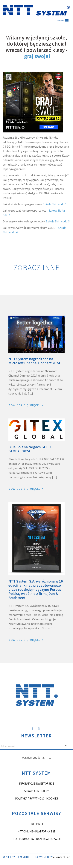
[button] (60, 20)
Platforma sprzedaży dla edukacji (36, 839)
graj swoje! (37, 55)
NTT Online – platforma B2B (37, 831)
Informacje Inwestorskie (36, 783)
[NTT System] (36, 9)
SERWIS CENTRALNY (36, 791)
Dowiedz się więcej (26, 405)
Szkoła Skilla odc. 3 (58, 221)
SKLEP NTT (36, 824)
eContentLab (61, 857)
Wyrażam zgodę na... (34, 757)
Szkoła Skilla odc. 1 (55, 204)
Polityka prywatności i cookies (36, 798)
